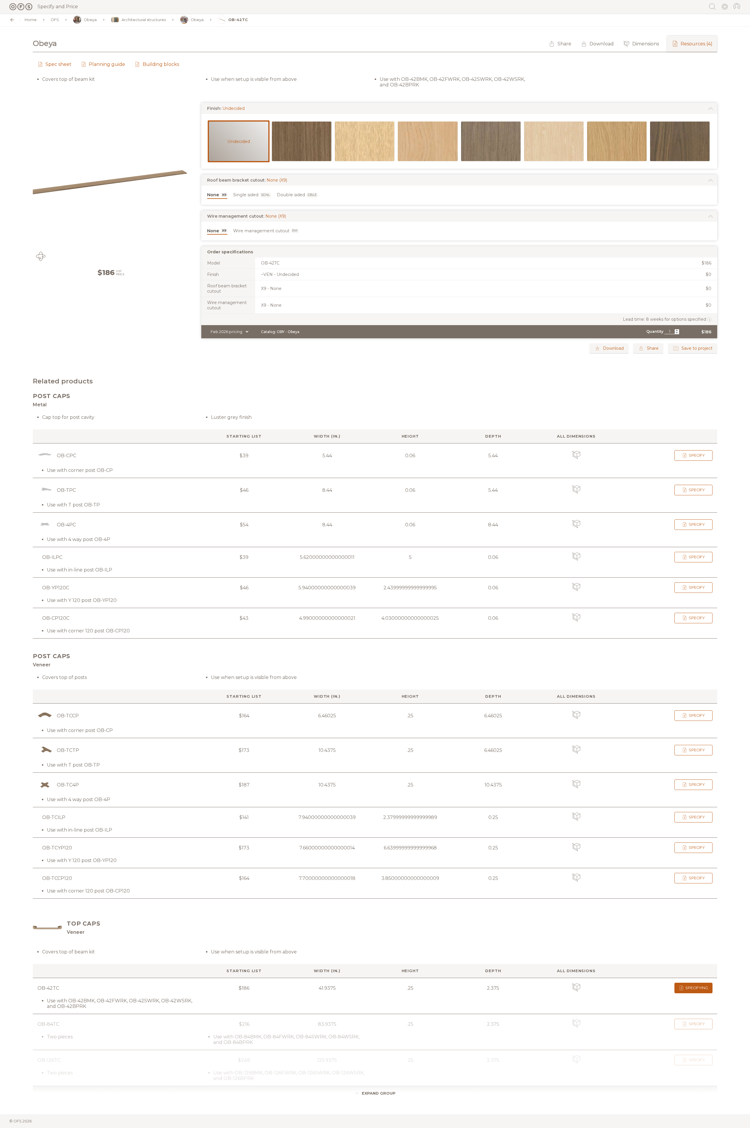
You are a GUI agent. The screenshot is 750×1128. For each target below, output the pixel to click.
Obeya (90, 20)
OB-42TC (238, 20)
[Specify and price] (21, 6)
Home (31, 20)
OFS (55, 20)
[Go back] (12, 20)
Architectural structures (144, 20)
